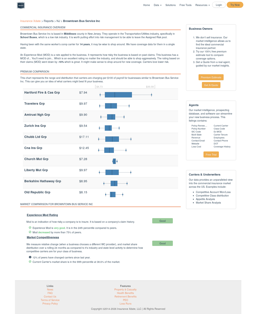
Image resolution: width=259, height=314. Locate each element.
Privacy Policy (50, 303)
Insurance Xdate (30, 21)
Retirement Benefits (126, 296)
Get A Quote (211, 85)
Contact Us (50, 296)
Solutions (170, 5)
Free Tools (186, 5)
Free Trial (211, 154)
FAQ (50, 293)
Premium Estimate (211, 77)
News (50, 289)
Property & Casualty (125, 289)
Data (157, 5)
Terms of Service (50, 300)
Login (219, 5)
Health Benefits (125, 293)
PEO (125, 300)
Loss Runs (125, 303)
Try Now (235, 5)
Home (146, 5)
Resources (201, 5)
